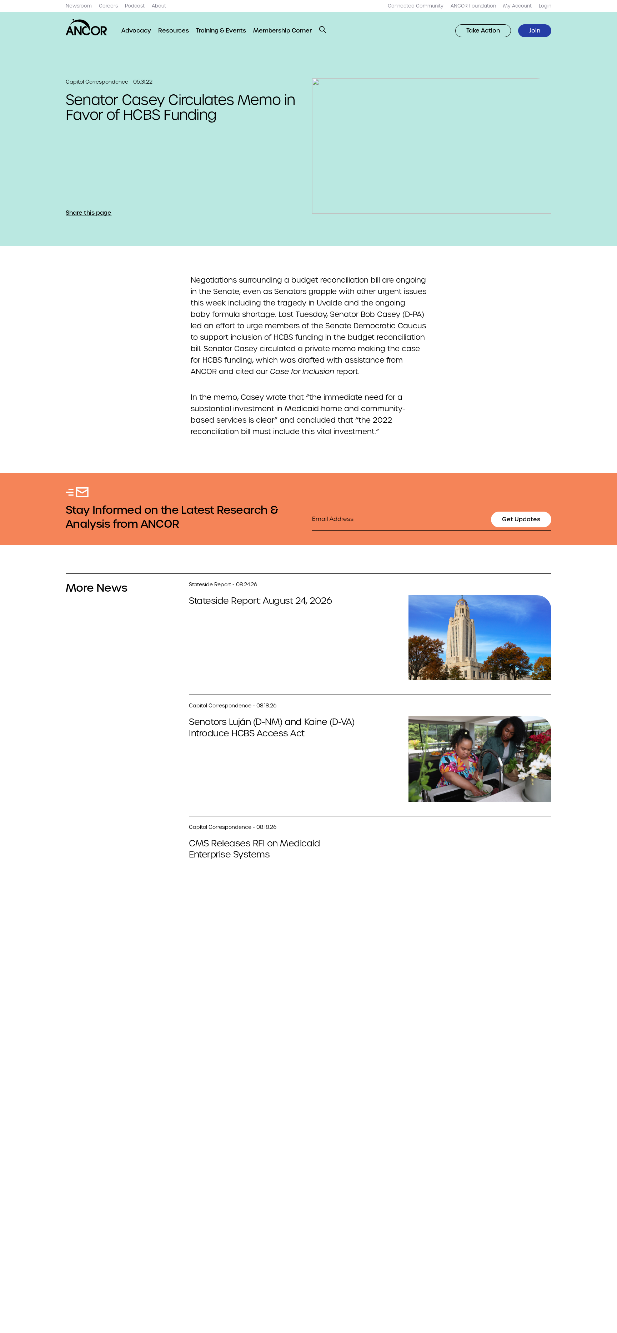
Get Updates (521, 519)
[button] (323, 30)
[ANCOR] (86, 27)
